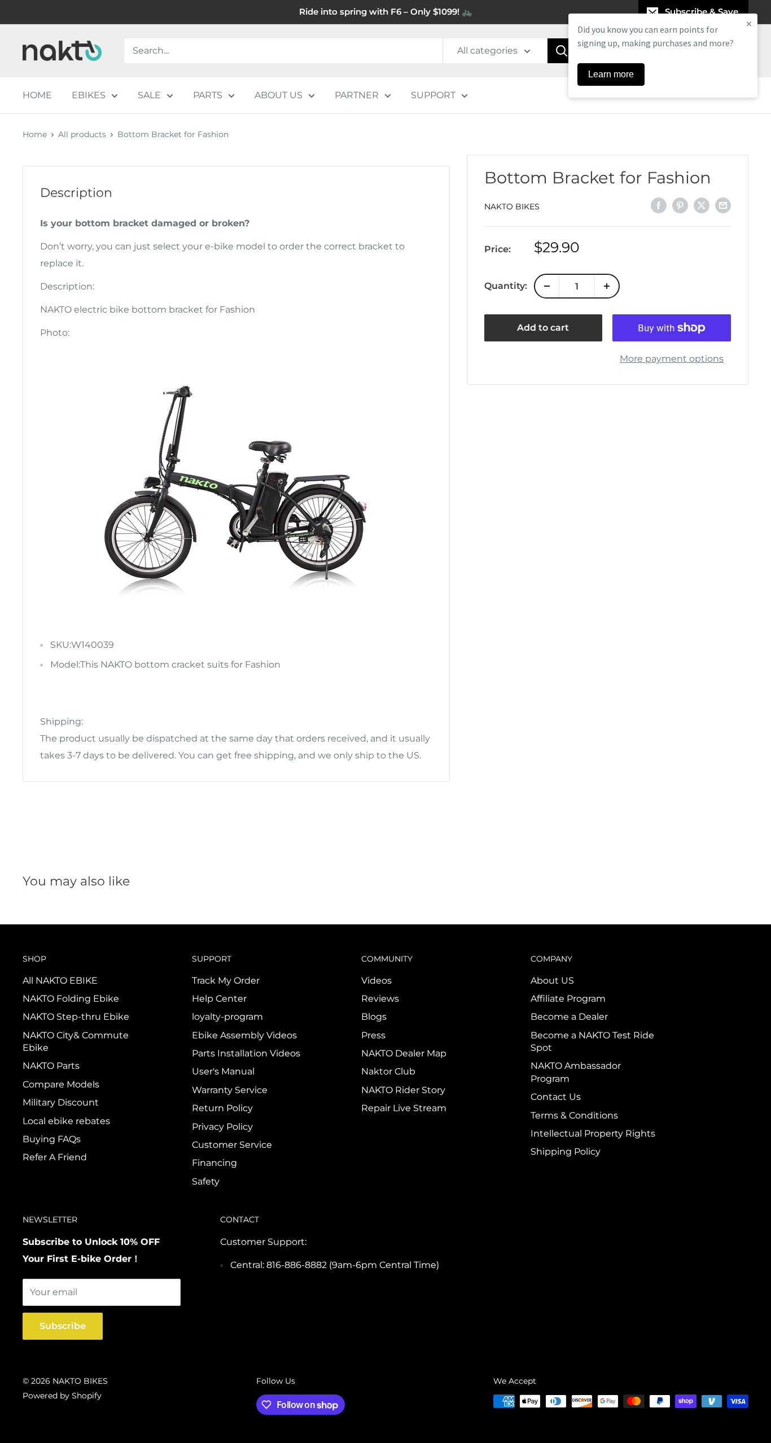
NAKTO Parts (51, 1065)
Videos (376, 980)
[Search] (561, 50)
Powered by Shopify (62, 1396)
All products (82, 134)
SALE (149, 95)
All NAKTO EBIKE (60, 980)
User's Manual (223, 1071)
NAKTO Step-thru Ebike (76, 1016)
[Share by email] (723, 205)
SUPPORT (433, 95)
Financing (214, 1162)
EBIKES (89, 95)
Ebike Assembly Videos (244, 1035)
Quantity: (505, 285)
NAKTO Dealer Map (403, 1053)
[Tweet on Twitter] (701, 205)
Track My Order (226, 980)
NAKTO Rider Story (403, 1090)
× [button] (749, 23)
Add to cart (543, 327)
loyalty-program (227, 1016)
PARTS (207, 95)
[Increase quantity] (607, 286)
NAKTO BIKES (512, 206)
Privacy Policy (222, 1126)
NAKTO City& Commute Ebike (76, 1041)
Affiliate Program (568, 998)
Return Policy (222, 1108)
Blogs (374, 1016)
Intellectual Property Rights (593, 1133)
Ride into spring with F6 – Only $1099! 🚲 (385, 11)
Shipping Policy (566, 1151)
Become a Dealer (569, 1016)
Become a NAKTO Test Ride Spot (592, 1041)
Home (35, 134)
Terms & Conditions (574, 1115)
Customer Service (232, 1144)
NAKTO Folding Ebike (71, 998)
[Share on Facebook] (659, 205)
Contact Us (556, 1096)
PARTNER (357, 95)
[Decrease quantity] (547, 286)
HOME (37, 95)
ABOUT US (279, 95)
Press (373, 1035)
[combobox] (283, 50)
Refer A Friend (55, 1157)
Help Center (219, 998)
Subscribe (63, 1326)
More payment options (672, 358)
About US (552, 980)
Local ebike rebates (66, 1121)
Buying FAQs (52, 1139)
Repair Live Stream (403, 1108)
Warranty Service (230, 1090)
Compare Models (61, 1084)
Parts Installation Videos (246, 1053)
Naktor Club (388, 1071)
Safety (206, 1181)
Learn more (611, 74)
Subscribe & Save (701, 11)
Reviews (380, 998)
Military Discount (61, 1102)
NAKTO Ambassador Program (576, 1072)
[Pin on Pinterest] (680, 205)
